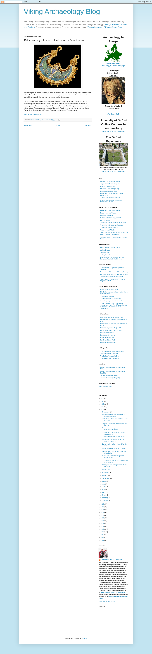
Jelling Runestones (106, 255)
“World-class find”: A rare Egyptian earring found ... (113, 456)
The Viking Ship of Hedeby (109, 227)
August (104, 481)
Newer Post (28, 125)
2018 (102, 509)
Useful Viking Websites (107, 230)
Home (58, 125)
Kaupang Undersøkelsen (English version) (114, 274)
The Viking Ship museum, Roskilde (111, 225)
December (105, 412)
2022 (102, 407)
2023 (102, 404)
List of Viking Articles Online (109, 289)
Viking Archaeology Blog (62, 11)
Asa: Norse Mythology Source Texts (111, 317)
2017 (102, 512)
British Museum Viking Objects (110, 247)
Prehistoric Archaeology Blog (109, 189)
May (103, 489)
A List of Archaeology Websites (110, 198)
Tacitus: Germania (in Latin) (109, 375)
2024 (102, 401)
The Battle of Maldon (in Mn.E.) (110, 358)
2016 (102, 515)
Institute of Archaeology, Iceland (110, 218)
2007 (102, 540)
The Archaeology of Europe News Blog (105, 27)
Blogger (84, 639)
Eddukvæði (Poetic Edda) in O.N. (111, 328)
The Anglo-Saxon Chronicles (109, 354)
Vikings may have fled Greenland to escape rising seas (113, 415)
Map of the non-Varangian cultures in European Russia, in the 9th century (112, 258)
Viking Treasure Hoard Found (109, 235)
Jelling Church (105, 250)
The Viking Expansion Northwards (111, 301)
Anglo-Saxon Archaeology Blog (110, 184)
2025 (102, 398)
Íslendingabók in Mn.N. (107, 335)
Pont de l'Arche (105, 220)
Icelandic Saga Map (106, 215)
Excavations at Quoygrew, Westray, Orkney (114, 272)
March (104, 495)
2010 (102, 532)
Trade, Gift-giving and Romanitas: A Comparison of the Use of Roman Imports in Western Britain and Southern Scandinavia (113, 306)
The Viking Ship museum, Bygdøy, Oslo (113, 222)
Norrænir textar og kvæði (108, 342)
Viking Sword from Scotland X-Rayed (114, 448)
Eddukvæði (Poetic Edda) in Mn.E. (111, 330)
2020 (102, 504)
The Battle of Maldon (107, 296)
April (104, 492)
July (103, 484)
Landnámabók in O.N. (107, 337)
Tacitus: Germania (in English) (110, 378)
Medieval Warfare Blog (107, 186)
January (105, 500)
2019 (102, 507)
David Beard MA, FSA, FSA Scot (112, 560)
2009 (102, 535)
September (106, 478)
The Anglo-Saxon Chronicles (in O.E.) (112, 351)
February (105, 498)
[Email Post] (59, 119)
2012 (102, 526)
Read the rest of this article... (34, 114)
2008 (102, 537)
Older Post (87, 125)
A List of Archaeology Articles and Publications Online (111, 201)
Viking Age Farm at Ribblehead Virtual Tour (114, 232)
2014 (102, 521)
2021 (102, 409)
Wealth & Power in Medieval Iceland (113, 437)
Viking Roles (106, 469)
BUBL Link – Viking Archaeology (110, 210)
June (104, 487)
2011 (102, 529)
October (105, 475)
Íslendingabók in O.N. (107, 333)
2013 (102, 523)
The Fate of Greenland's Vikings (110, 298)
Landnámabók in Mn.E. (107, 340)
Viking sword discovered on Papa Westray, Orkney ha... (113, 440)
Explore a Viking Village (108, 213)
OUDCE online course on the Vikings (113, 593)
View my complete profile (107, 601)
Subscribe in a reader (105, 386)
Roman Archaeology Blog (108, 191)
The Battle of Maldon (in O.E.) (109, 356)
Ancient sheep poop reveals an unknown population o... (112, 428)
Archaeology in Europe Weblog (110, 181)
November (105, 473)
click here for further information (113, 131)
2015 (102, 518)
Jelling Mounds (105, 252)
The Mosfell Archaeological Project (111, 277)
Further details (113, 114)
